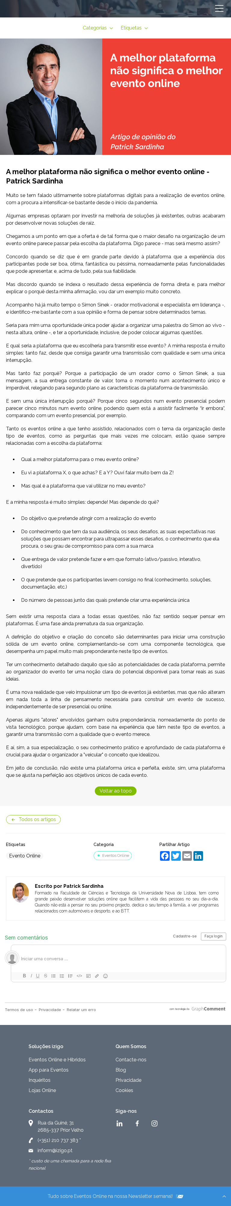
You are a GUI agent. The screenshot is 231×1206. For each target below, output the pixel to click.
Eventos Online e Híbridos (57, 1060)
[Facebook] (163, 855)
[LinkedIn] (196, 855)
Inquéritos (40, 1080)
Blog (121, 1070)
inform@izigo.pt (55, 1150)
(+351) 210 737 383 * (59, 1140)
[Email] (185, 855)
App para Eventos (49, 1070)
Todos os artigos (37, 819)
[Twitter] (174, 855)
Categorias (95, 28)
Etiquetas (132, 28)
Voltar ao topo (116, 791)
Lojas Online (42, 1090)
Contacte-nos (131, 1060)
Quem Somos (131, 1046)
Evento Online (24, 856)
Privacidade (128, 1080)
